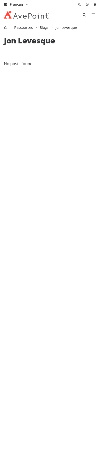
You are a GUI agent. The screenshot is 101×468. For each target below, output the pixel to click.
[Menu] (93, 15)
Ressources (23, 27)
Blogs (44, 27)
